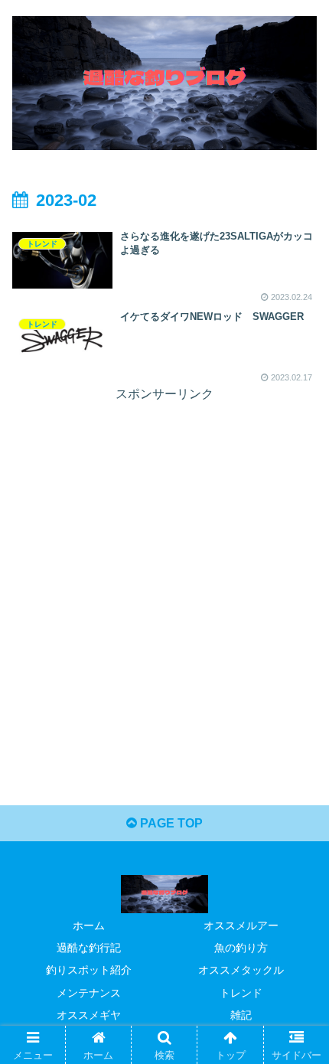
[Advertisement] (164, 570)
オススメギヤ (89, 1015)
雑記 (241, 1015)
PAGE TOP (170, 823)
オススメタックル (241, 970)
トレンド (241, 993)
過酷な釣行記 (89, 948)
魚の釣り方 (241, 948)
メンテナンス (89, 993)
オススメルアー (241, 925)
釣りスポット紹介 (89, 970)
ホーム (89, 925)
